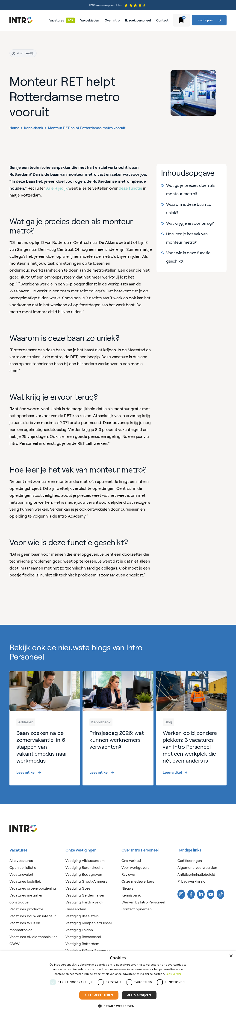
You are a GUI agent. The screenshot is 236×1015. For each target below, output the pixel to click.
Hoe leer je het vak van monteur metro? (187, 238)
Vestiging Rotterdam (82, 944)
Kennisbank (33, 128)
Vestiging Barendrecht (84, 868)
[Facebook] (191, 894)
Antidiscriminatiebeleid (196, 874)
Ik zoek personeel (138, 20)
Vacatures (56, 20)
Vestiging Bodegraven (83, 874)
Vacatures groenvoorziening (32, 888)
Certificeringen (189, 861)
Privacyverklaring (191, 881)
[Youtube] (211, 894)
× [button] (231, 956)
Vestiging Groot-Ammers (86, 881)
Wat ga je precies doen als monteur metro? (190, 189)
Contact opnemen (136, 909)
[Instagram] (181, 894)
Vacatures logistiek (25, 881)
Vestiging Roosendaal (83, 937)
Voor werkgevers (135, 868)
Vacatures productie (26, 909)
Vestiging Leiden (79, 930)
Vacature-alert (21, 874)
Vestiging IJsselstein (82, 916)
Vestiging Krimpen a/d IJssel (88, 923)
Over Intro (112, 20)
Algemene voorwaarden (197, 868)
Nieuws (127, 888)
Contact (162, 20)
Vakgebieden (89, 20)
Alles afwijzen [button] (139, 995)
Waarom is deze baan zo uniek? (188, 208)
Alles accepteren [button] (99, 995)
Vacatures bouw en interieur (32, 916)
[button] (118, 1006)
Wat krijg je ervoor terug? (190, 223)
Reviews (128, 874)
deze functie (130, 188)
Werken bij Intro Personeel (143, 902)
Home (14, 128)
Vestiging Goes (78, 888)
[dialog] (118, 983)
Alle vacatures (21, 861)
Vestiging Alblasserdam (85, 861)
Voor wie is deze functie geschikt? (188, 257)
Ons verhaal (131, 861)
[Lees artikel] (44, 728)
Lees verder (173, 974)
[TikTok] (220, 894)
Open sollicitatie (22, 868)
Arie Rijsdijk (57, 188)
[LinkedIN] (201, 894)
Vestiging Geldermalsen (85, 895)
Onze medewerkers (137, 881)
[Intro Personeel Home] (20, 20)
